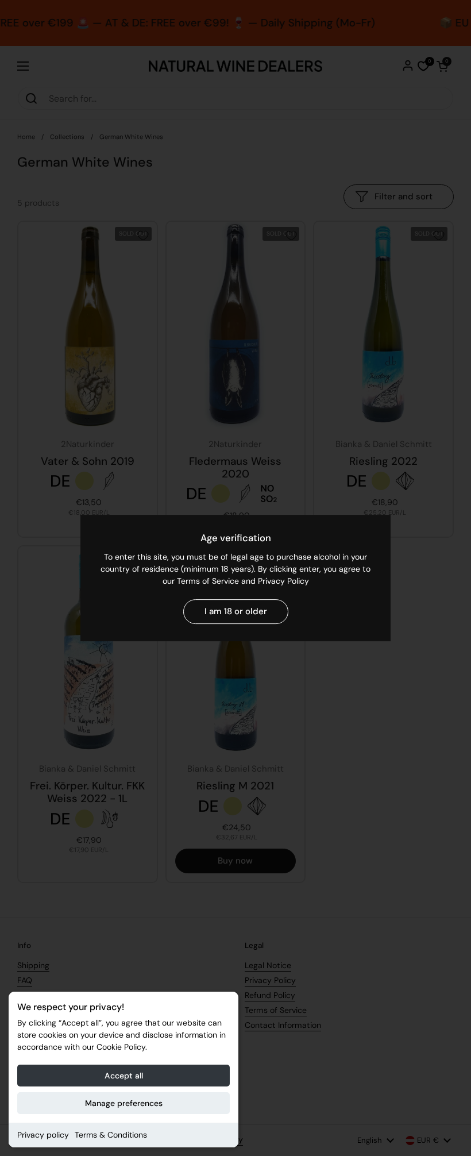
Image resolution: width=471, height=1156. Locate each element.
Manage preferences (124, 1103)
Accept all (124, 1075)
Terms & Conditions (111, 1135)
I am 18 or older (235, 611)
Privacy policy (43, 1135)
